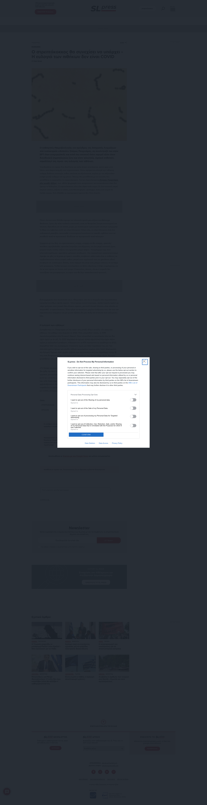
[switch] (133, 399)
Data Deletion (90, 443)
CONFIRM (86, 435)
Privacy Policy (117, 443)
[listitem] (103, 394)
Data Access (103, 443)
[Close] (145, 362)
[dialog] (103, 402)
